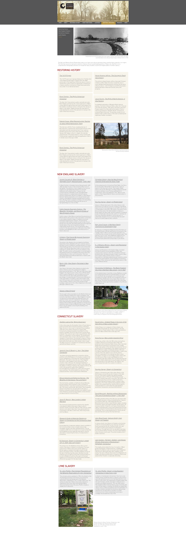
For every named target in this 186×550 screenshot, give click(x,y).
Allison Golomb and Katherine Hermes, (74, 379)
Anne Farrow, (109, 338)
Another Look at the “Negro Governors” (73, 322)
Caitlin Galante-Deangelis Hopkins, (74, 211)
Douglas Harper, (108, 202)
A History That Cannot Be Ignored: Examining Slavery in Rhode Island (75, 238)
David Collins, (110, 323)
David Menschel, (111, 395)
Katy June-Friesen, (108, 226)
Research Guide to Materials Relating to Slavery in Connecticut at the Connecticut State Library (75, 420)
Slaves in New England (67, 291)
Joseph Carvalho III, (75, 181)
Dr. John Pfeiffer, (75, 472)
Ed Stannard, (74, 442)
